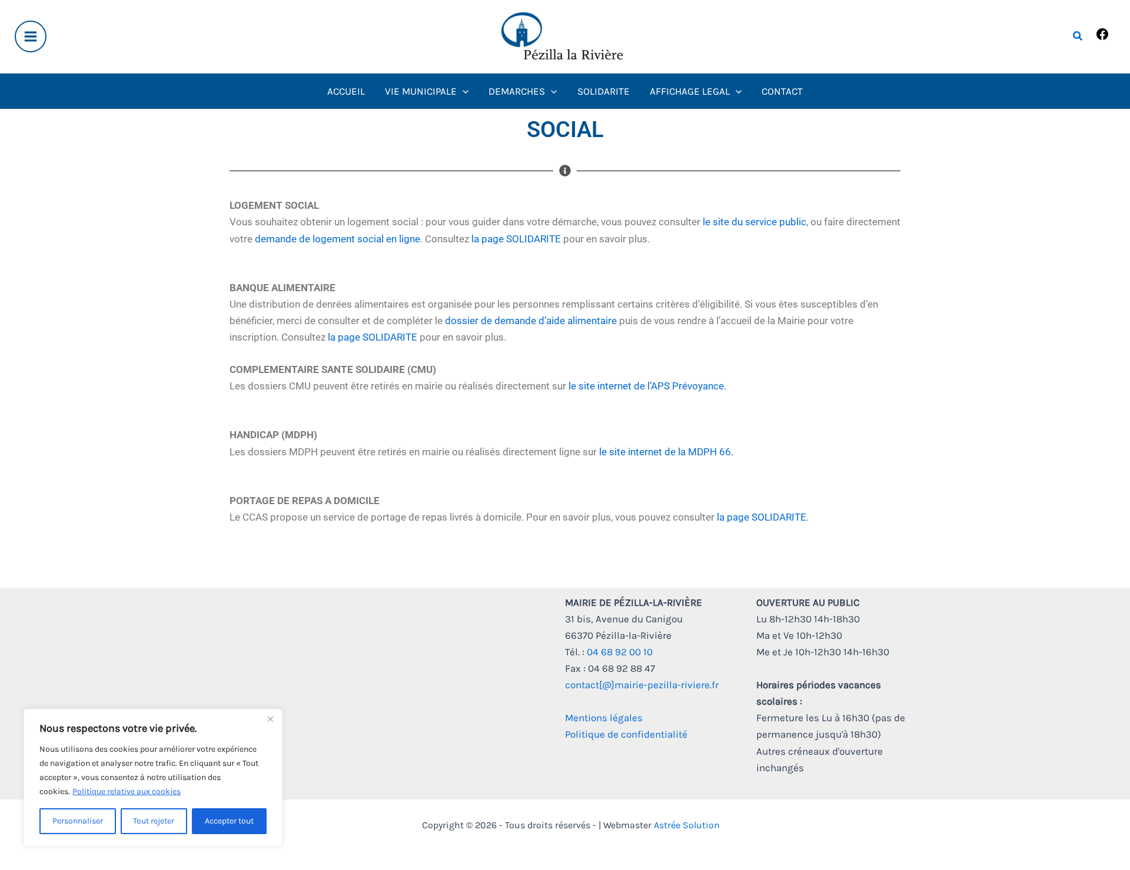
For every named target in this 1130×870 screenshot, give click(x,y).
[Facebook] (1102, 38)
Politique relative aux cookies (126, 791)
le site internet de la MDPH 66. (666, 452)
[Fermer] (270, 719)
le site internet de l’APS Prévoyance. (647, 386)
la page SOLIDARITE (516, 239)
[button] (1078, 36)
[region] (153, 777)
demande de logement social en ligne (337, 239)
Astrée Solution (687, 825)
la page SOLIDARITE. (763, 517)
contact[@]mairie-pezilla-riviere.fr (642, 685)
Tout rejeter (153, 821)
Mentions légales (604, 718)
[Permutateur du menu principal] (30, 36)
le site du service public (754, 222)
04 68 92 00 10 (620, 652)
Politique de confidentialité (626, 734)
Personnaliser (77, 821)
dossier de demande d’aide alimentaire (531, 320)
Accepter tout (229, 821)
